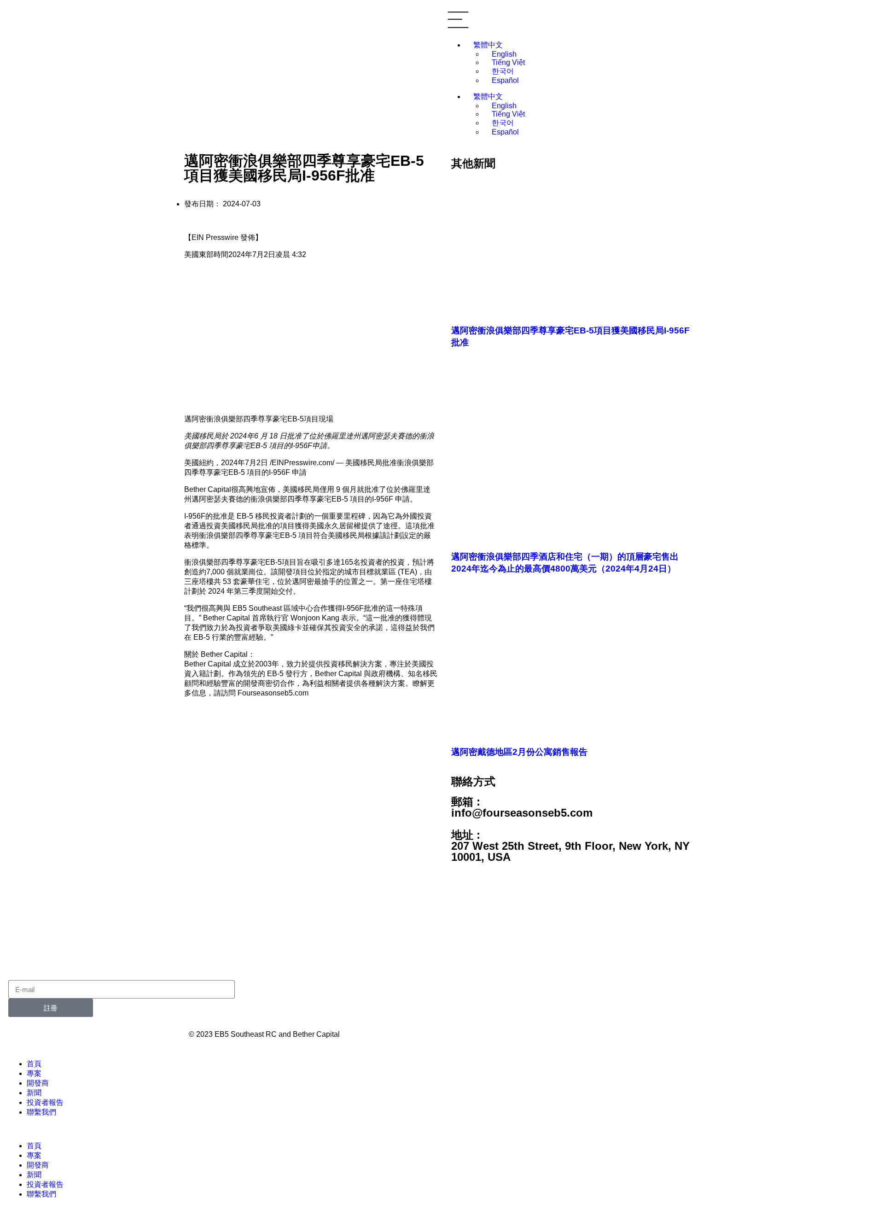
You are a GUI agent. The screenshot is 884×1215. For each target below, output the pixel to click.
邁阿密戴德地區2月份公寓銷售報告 (519, 752)
